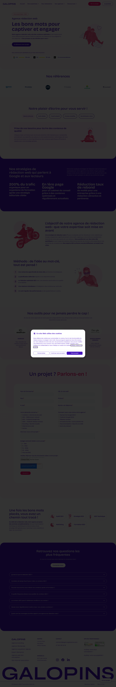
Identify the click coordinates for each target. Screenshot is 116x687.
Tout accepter (75, 353)
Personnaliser (41, 353)
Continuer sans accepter (58, 353)
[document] (58, 343)
